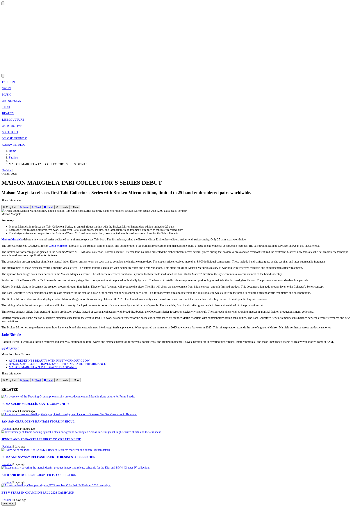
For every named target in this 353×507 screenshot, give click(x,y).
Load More (8, 503)
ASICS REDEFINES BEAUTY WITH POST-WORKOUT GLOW (49, 360)
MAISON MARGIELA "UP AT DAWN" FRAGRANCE (43, 367)
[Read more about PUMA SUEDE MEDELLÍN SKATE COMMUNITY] (68, 396)
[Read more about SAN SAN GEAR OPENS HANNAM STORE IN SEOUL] (69, 414)
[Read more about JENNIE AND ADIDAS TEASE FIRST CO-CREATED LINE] (81, 432)
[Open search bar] (2, 3)
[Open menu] (2, 76)
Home (12, 150)
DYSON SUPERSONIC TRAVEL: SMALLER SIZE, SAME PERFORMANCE (57, 363)
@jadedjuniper (10, 348)
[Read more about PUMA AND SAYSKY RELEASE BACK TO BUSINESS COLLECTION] (55, 449)
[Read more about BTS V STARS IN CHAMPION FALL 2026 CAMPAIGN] (56, 485)
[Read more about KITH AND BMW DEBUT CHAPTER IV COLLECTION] (75, 467)
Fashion (13, 157)
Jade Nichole (11, 335)
